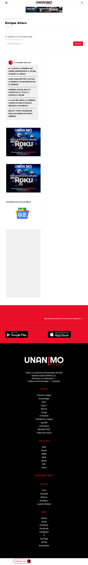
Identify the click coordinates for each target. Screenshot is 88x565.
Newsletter (44, 545)
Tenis (44, 467)
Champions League (44, 419)
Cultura (44, 484)
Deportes (44, 440)
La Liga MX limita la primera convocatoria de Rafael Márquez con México (21, 103)
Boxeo (44, 450)
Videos (44, 518)
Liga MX (44, 422)
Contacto (56, 381)
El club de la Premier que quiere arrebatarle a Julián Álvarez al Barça (22, 71)
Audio (44, 521)
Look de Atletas (44, 504)
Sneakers (44, 500)
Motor (44, 460)
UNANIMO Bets (44, 475)
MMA (44, 454)
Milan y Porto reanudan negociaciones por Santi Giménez (20, 113)
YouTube (44, 539)
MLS (44, 402)
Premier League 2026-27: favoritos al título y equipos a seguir (19, 92)
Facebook (44, 528)
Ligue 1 (44, 405)
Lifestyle (44, 494)
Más (44, 512)
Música (44, 497)
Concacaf (44, 415)
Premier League (44, 395)
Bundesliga (44, 398)
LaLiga (44, 412)
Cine (44, 490)
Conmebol (44, 426)
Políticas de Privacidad (38, 381)
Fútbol (44, 388)
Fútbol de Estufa (44, 433)
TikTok (44, 542)
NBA (44, 447)
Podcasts (44, 525)
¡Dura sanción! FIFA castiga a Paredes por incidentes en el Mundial (21, 82)
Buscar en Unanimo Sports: (14, 39)
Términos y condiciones (43, 378)
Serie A (44, 409)
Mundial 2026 (44, 429)
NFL (44, 464)
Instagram (44, 532)
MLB (44, 457)
